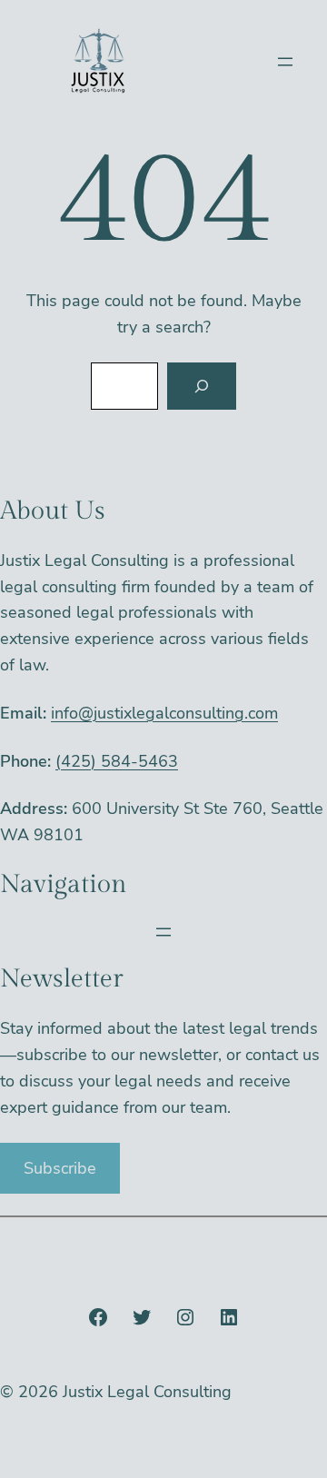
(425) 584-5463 (116, 761)
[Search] (201, 386)
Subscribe (60, 1168)
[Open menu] (285, 62)
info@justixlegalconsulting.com (164, 713)
